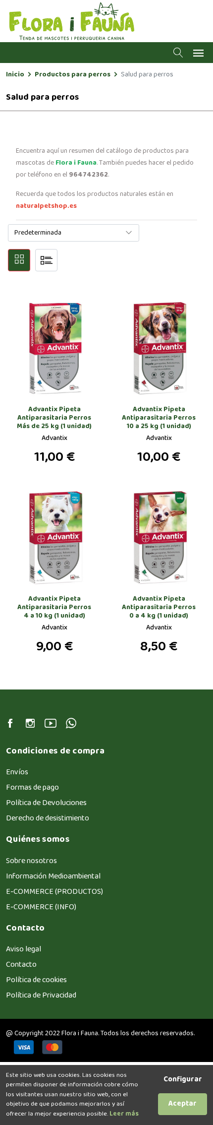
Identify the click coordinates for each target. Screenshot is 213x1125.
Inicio (15, 74)
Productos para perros (72, 74)
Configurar (182, 1080)
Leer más (123, 1114)
